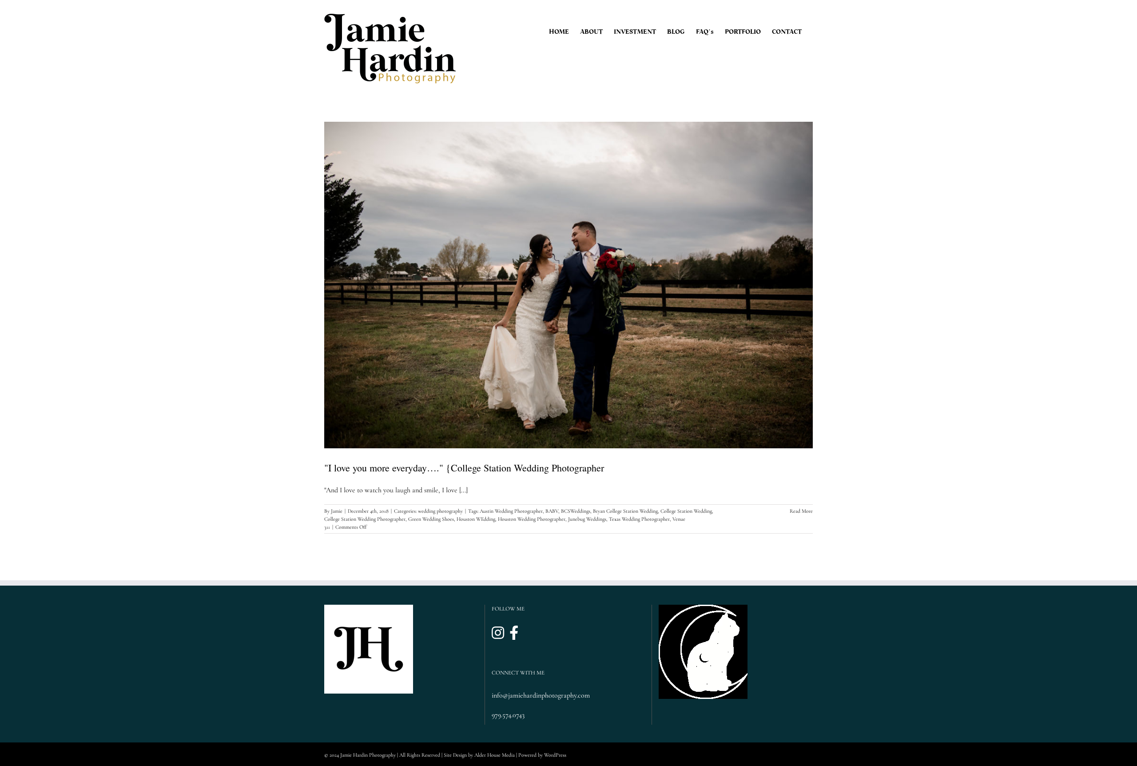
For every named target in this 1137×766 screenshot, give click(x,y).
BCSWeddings (575, 511)
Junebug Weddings (587, 519)
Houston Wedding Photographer (531, 519)
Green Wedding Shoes (431, 519)
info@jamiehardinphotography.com (541, 695)
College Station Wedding (686, 511)
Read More (801, 511)
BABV (551, 511)
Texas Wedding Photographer (639, 519)
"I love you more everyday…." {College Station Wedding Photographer (464, 467)
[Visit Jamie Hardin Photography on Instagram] (498, 633)
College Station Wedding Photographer (365, 519)
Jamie (336, 511)
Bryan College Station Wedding (625, 511)
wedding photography (440, 511)
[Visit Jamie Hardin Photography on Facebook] (513, 633)
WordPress (555, 755)
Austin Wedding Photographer (511, 511)
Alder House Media (494, 755)
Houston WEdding (476, 519)
